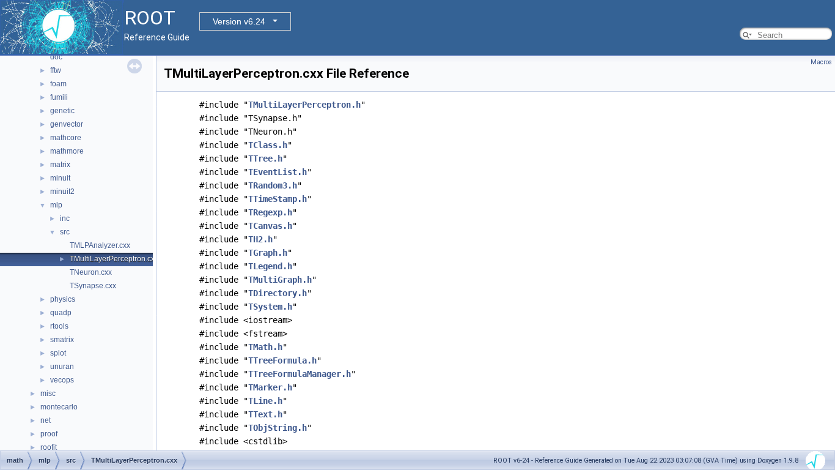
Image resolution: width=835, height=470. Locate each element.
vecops (62, 380)
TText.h (265, 414)
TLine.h (265, 401)
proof (48, 434)
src (65, 232)
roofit (48, 447)
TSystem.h (270, 306)
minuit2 (62, 191)
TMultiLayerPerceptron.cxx (114, 259)
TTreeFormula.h (282, 360)
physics (62, 299)
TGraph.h (267, 253)
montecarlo (59, 407)
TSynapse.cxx (93, 286)
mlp (56, 205)
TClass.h (267, 145)
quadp (61, 312)
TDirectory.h (277, 293)
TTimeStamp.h (277, 199)
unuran (62, 366)
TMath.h (265, 347)
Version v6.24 (239, 21)
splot (58, 353)
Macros (821, 62)
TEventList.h (277, 172)
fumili (59, 97)
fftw (55, 70)
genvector (66, 124)
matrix (60, 164)
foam (58, 84)
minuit (60, 178)
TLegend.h (270, 266)
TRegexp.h (270, 212)
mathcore (65, 137)
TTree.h (265, 158)
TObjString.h (277, 428)
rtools (59, 326)
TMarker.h (270, 387)
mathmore (67, 151)
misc (48, 393)
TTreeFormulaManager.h (299, 374)
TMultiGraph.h (280, 280)
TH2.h (260, 239)
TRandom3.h (272, 185)
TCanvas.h (270, 226)
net (45, 420)
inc (65, 218)
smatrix (62, 339)
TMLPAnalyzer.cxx (100, 245)
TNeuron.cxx (91, 272)
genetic (62, 110)
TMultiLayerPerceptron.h (304, 105)
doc (56, 57)
